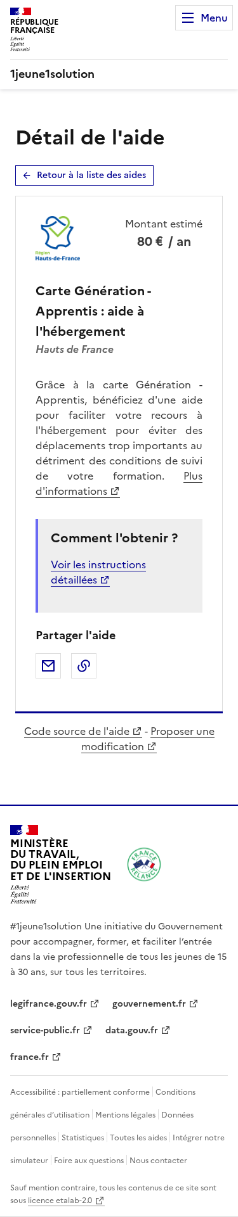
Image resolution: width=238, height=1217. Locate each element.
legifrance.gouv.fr (48, 1003)
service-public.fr (45, 1030)
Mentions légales (125, 1115)
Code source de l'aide (76, 731)
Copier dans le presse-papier (83, 666)
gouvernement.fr (149, 1003)
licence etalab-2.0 (60, 1200)
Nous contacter (158, 1160)
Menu (214, 17)
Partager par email (48, 666)
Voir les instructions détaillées (98, 572)
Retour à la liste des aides (91, 175)
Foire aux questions (89, 1160)
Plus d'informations (119, 483)
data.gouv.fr (131, 1030)
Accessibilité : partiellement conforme (80, 1092)
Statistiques (83, 1138)
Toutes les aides (138, 1138)
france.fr (29, 1057)
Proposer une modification (148, 738)
